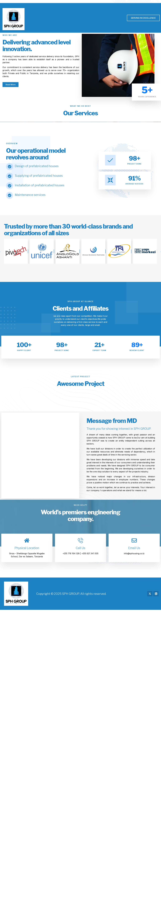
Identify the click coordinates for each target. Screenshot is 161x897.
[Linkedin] (156, 593)
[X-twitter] (149, 593)
